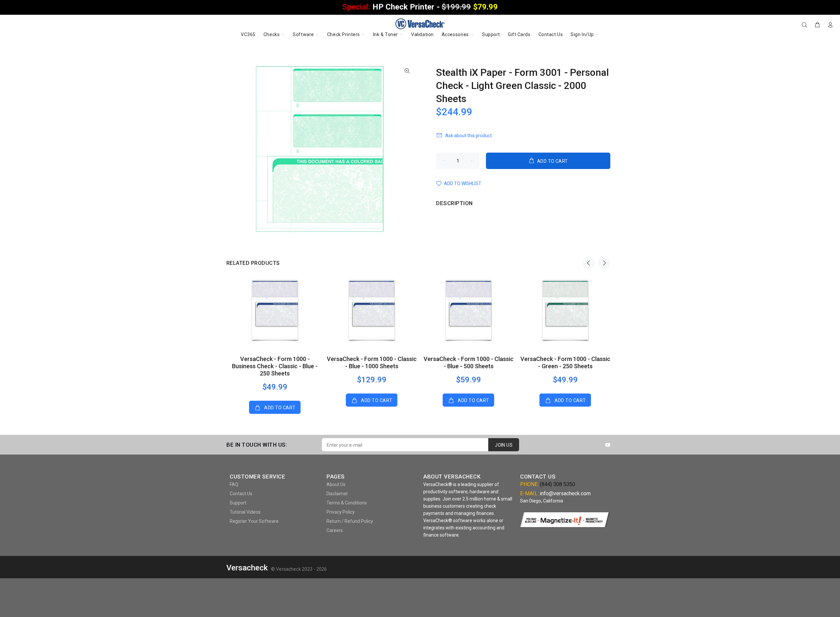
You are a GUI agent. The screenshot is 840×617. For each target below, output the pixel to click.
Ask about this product (468, 135)
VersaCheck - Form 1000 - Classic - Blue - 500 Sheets (469, 362)
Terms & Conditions (346, 502)
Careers (334, 530)
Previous (588, 263)
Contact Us (241, 493)
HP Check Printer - (419, 6)
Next (604, 263)
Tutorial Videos (245, 512)
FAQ (234, 484)
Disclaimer (337, 493)
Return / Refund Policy (349, 521)
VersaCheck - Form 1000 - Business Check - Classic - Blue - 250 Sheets (275, 366)
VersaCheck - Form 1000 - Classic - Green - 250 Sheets (565, 362)
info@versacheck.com (565, 493)
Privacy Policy (340, 512)
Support (238, 502)
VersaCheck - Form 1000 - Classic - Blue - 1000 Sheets (372, 362)
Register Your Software (254, 521)
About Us (336, 484)
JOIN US (504, 445)
